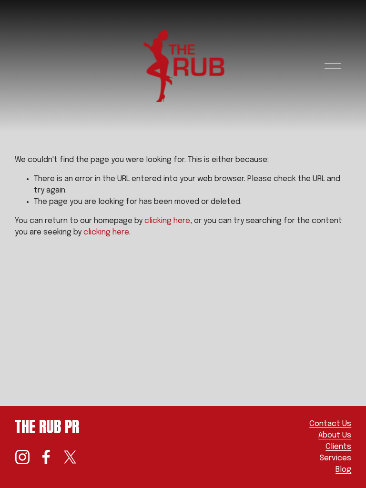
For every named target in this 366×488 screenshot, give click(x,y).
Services (335, 458)
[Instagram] (22, 457)
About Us (334, 435)
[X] (70, 457)
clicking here (167, 221)
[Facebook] (46, 457)
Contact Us (330, 424)
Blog (343, 470)
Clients (338, 447)
